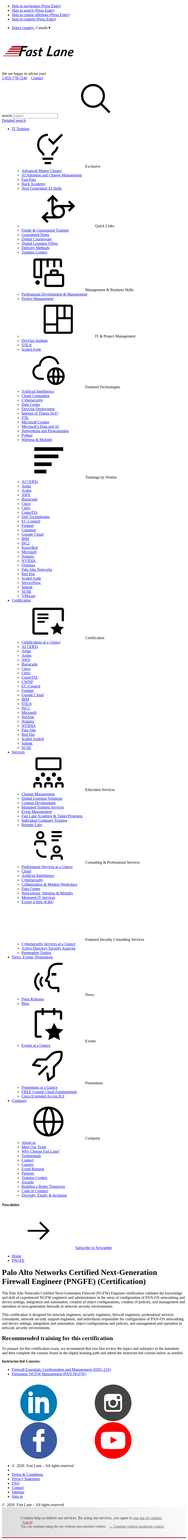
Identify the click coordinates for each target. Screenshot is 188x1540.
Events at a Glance (36, 1045)
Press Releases (33, 999)
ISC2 (26, 543)
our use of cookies (147, 1518)
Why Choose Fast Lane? (41, 1151)
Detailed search (14, 120)
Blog (25, 1003)
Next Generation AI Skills (42, 188)
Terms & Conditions (27, 1474)
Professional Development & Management (54, 294)
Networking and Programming (45, 431)
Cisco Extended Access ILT (43, 1096)
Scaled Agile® (33, 739)
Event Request (33, 1169)
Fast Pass (29, 179)
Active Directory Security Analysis (48, 948)
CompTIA (30, 512)
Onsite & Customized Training (45, 230)
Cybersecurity (32, 400)
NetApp (28, 717)
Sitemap (18, 1492)
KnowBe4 (30, 547)
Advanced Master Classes (41, 171)
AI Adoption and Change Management (52, 175)
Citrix (26, 508)
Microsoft (29, 552)
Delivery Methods (35, 248)
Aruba (26, 490)
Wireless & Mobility (37, 440)
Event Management (37, 812)
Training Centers (34, 252)
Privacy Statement (26, 1479)
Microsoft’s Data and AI (40, 426)
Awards (28, 1182)
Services (18, 752)
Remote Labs (32, 825)
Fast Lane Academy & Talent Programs (52, 816)
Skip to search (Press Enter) (33, 10)
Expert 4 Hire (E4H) (37, 902)
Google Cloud (33, 534)
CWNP (27, 682)
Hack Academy (34, 184)
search (7, 115)
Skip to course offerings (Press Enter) (40, 15)
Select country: (23, 28)
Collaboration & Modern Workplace (49, 884)
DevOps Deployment (38, 409)
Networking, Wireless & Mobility (47, 893)
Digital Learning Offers (40, 243)
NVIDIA (29, 561)
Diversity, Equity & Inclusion (44, 1195)
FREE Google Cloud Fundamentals (49, 1092)
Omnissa (28, 565)
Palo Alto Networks (37, 569)
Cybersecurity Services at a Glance (48, 944)
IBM (25, 539)
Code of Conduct (35, 1191)
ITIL (25, 418)
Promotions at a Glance (40, 1087)
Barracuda (29, 499)
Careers (27, 1164)
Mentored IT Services (38, 897)
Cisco (26, 504)
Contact (37, 78)
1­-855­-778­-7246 (14, 78)
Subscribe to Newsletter (93, 1248)
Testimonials (31, 1156)
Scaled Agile (31, 349)
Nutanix (28, 556)
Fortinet (28, 526)
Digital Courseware (37, 239)
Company (19, 1101)
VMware (28, 596)
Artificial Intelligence (38, 391)
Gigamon (29, 530)
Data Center (31, 404)
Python (27, 435)
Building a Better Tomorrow (43, 1186)
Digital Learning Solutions (42, 798)
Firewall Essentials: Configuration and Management (61, 1369)
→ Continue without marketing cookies (136, 1526)
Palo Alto (29, 730)
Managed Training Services (43, 807)
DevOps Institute (35, 341)
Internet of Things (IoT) (40, 413)
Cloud (26, 871)
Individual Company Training (44, 820)
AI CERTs (30, 482)
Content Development (39, 803)
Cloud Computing (35, 396)
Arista (26, 486)
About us (29, 1142)
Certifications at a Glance (41, 642)
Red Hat (28, 574)
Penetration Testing (36, 953)
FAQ (16, 1483)
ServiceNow (31, 583)
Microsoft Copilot (35, 422)
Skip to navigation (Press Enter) (36, 6)
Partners (28, 1173)
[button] (43, 28)
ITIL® (27, 345)
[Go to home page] (38, 69)
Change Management (38, 794)
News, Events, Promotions (32, 957)
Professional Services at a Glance (47, 867)
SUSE (26, 591)
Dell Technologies (36, 517)
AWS (26, 495)
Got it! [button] (28, 1522)
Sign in (17, 1496)
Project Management (37, 299)
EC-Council (31, 521)
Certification (21, 600)
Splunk (27, 587)
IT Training (20, 129)
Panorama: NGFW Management (49, 1374)
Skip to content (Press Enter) (34, 19)
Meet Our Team (34, 1147)
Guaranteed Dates (35, 235)
